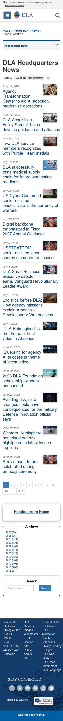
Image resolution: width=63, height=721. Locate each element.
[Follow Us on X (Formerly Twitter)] (20, 688)
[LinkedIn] (35, 688)
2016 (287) (12, 567)
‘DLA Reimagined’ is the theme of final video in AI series (21, 333)
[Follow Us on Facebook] (12, 688)
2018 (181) (12, 560)
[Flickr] (51, 688)
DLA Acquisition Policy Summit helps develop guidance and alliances (31, 124)
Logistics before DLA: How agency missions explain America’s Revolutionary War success (28, 307)
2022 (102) (12, 546)
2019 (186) (12, 556)
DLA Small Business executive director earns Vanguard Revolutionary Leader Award (30, 278)
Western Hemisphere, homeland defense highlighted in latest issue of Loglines (28, 440)
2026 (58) (11, 532)
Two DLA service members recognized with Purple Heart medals (26, 148)
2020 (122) (12, 553)
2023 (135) (12, 542)
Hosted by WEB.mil (17, 699)
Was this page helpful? (32, 714)
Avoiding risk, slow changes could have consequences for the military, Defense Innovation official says (30, 409)
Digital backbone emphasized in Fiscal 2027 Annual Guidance (24, 229)
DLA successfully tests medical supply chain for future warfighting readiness (27, 174)
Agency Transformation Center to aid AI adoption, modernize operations (26, 98)
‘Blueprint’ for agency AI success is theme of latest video (22, 357)
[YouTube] (27, 688)
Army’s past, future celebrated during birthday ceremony (20, 466)
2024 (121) (12, 539)
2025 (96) (11, 535)
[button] (16, 5)
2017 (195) (12, 563)
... (13, 491)
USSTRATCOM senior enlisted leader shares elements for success (29, 252)
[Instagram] (43, 688)
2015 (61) (11, 570)
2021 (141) (12, 549)
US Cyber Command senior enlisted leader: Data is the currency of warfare (30, 202)
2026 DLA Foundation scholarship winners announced (23, 380)
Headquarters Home (31, 511)
